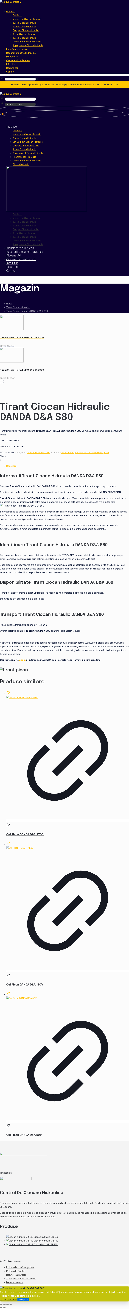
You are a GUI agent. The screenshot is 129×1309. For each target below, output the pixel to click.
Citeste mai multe (8, 1299)
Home (9, 303)
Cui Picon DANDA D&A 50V (24, 1134)
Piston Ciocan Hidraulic (24, 149)
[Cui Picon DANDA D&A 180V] (19, 847)
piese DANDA (67, 452)
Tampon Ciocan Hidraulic (26, 145)
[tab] (67, 466)
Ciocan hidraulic (21, 164)
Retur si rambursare (16, 1274)
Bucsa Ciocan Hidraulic (24, 138)
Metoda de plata (14, 1282)
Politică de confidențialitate (20, 1267)
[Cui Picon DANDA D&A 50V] (21, 998)
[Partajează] (7, 1304)
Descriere (11, 466)
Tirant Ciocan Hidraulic (24, 156)
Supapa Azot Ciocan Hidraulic (28, 153)
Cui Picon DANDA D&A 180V (24, 984)
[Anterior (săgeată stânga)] (1, 1307)
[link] (37, 79)
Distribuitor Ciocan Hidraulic (27, 160)
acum (22, 660)
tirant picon (103, 452)
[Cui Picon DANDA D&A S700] (22, 697)
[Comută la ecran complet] (4, 1304)
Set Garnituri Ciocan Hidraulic (28, 141)
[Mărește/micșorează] (1, 1304)
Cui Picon (17, 130)
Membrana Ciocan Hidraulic (27, 134)
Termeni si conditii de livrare (21, 1278)
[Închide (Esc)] (10, 1304)
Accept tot (23, 1300)
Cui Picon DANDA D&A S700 (25, 834)
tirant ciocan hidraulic (86, 452)
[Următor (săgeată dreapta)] (4, 1307)
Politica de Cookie (15, 1271)
